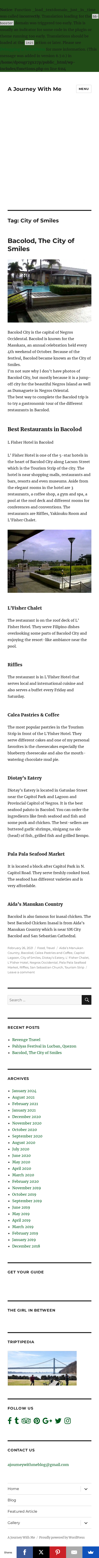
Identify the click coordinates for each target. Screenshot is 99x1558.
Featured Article (22, 1511)
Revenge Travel (26, 1039)
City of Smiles (30, 957)
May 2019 (21, 1213)
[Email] (74, 1552)
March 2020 (23, 1175)
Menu (84, 89)
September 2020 (27, 1136)
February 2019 (25, 1233)
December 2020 (26, 1116)
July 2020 (20, 1149)
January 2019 (24, 1239)
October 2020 (24, 1129)
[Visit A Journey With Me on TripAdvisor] (26, 1422)
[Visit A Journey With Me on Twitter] (58, 1422)
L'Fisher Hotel (18, 962)
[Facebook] (25, 1552)
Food (41, 948)
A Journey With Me (34, 89)
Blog (12, 1500)
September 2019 (27, 1200)
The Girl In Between (31, 1310)
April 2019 (21, 1220)
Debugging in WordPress (22, 49)
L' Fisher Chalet (77, 957)
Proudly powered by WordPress (62, 1538)
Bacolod (27, 953)
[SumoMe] (90, 1552)
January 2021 (24, 1110)
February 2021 (25, 1103)
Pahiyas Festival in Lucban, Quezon (44, 1046)
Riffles (24, 967)
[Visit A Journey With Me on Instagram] (67, 1422)
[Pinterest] (58, 1552)
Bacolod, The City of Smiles (37, 1052)
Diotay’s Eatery (53, 957)
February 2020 (25, 1181)
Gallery (14, 1523)
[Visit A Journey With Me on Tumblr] (17, 1422)
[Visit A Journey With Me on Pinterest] (37, 1422)
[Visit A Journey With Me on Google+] (47, 1422)
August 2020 (23, 1142)
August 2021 (23, 1097)
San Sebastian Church (46, 967)
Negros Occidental (44, 962)
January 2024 (24, 1090)
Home (13, 1489)
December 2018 (26, 1246)
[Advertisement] (49, 158)
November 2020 (26, 1123)
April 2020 (21, 1168)
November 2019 (26, 1188)
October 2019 (24, 1194)
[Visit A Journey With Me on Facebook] (10, 1422)
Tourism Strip (74, 967)
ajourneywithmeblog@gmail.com (38, 1464)
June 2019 (21, 1207)
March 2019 (23, 1226)
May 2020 (21, 1162)
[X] (41, 1552)
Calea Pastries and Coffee (54, 953)
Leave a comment (21, 972)
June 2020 (21, 1155)
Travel (50, 948)
